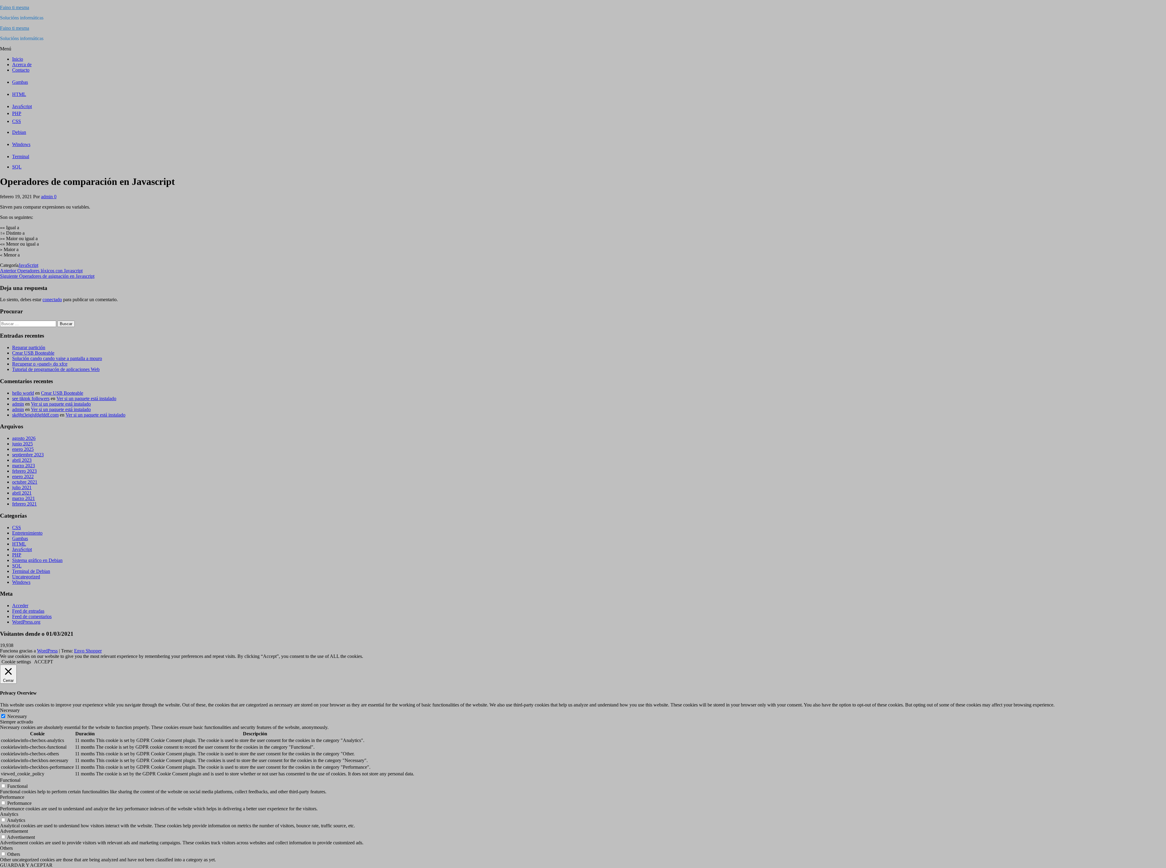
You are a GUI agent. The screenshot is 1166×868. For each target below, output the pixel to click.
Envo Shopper (88, 650)
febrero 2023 (24, 471)
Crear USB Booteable (33, 353)
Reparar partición (28, 347)
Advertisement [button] (14, 831)
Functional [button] (10, 780)
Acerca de (22, 64)
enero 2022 (23, 476)
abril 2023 (22, 460)
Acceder (20, 605)
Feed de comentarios (32, 616)
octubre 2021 (24, 482)
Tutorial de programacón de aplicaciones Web (56, 369)
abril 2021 (22, 492)
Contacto (20, 70)
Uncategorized (26, 576)
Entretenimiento (27, 533)
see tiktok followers (30, 398)
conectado (52, 299)
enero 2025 (23, 449)
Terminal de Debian (31, 571)
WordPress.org (26, 622)
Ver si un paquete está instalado (86, 398)
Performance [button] (12, 797)
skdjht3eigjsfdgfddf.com (35, 414)
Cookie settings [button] (16, 661)
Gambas (20, 538)
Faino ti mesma (14, 7)
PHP (16, 554)
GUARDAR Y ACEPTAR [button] (26, 865)
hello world (23, 393)
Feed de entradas (28, 611)
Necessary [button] (10, 710)
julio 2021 (22, 487)
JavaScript (28, 265)
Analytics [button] (9, 814)
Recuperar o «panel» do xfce (39, 363)
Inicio (17, 59)
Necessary (17, 716)
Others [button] (6, 848)
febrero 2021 (24, 503)
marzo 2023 (23, 465)
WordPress (47, 650)
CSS (16, 527)
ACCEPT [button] (43, 661)
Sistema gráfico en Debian (37, 560)
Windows (21, 582)
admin (47, 196)
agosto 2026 (24, 438)
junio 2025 (22, 443)
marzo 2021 (23, 498)
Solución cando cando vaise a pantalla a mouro (57, 358)
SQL (17, 565)
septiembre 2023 (28, 454)
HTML (19, 543)
